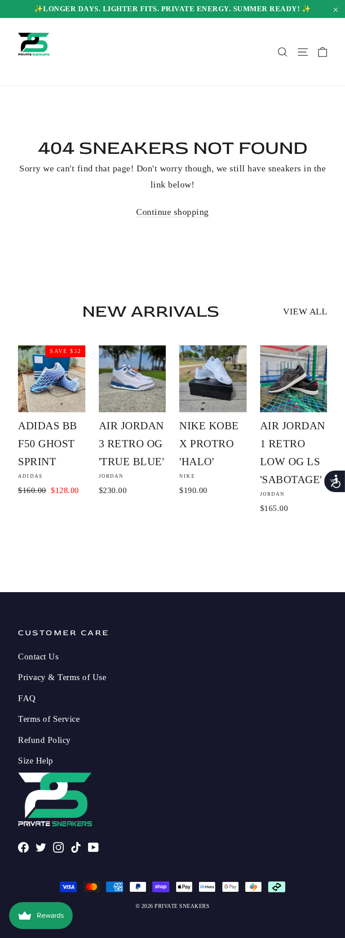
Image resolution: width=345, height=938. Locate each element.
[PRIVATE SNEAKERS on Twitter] (40, 846)
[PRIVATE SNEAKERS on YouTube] (93, 846)
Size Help (35, 760)
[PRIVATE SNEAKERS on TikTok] (76, 846)
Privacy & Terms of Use (62, 677)
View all (305, 311)
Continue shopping (172, 212)
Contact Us (38, 656)
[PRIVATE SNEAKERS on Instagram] (58, 846)
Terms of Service (49, 719)
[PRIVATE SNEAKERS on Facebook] (23, 846)
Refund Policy (44, 740)
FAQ (27, 698)
